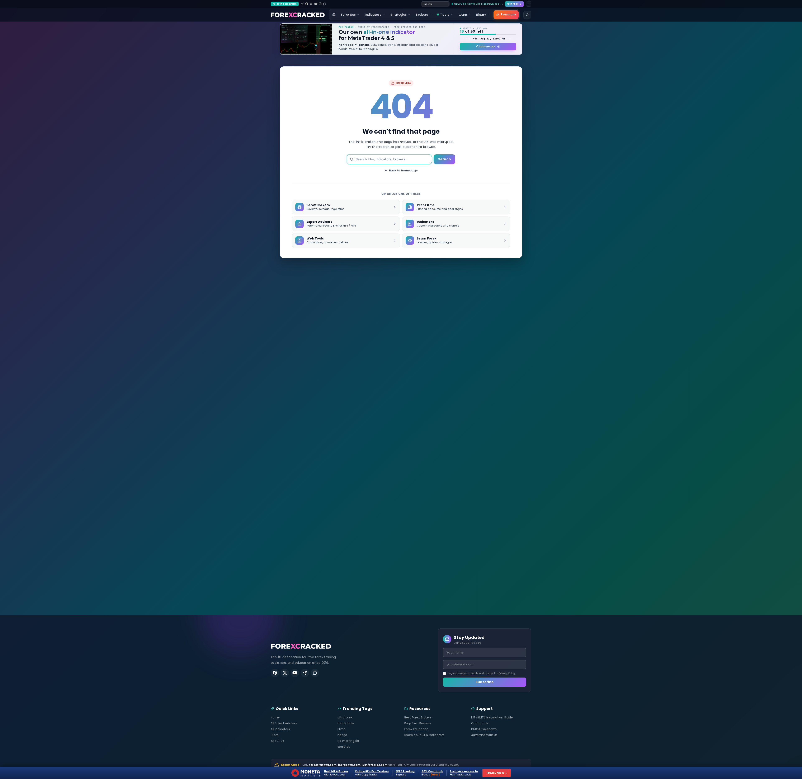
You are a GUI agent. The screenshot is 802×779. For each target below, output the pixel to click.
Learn (462, 15)
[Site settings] (528, 4)
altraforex (345, 717)
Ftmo (341, 729)
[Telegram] (302, 4)
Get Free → (514, 3)
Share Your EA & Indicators (424, 735)
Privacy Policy (507, 673)
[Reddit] (324, 4)
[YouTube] (315, 4)
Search (444, 159)
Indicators (373, 15)
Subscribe (485, 682)
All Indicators (280, 729)
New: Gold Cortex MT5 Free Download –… (478, 3)
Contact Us (479, 723)
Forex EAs (348, 15)
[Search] (527, 15)
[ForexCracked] (298, 15)
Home (275, 717)
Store (275, 735)
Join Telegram (287, 3)
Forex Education (416, 729)
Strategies (398, 15)
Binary (481, 15)
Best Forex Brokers (417, 717)
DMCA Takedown (484, 729)
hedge (342, 735)
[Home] (334, 14)
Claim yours (485, 46)
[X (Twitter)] (311, 4)
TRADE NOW (496, 772)
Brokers (422, 15)
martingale (346, 723)
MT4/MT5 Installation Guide (492, 717)
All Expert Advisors (284, 723)
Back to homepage (403, 170)
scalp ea (344, 747)
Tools (444, 15)
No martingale (348, 741)
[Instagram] (320, 4)
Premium (508, 14)
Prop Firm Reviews (417, 723)
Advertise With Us (484, 735)
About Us (277, 741)
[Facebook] (306, 4)
